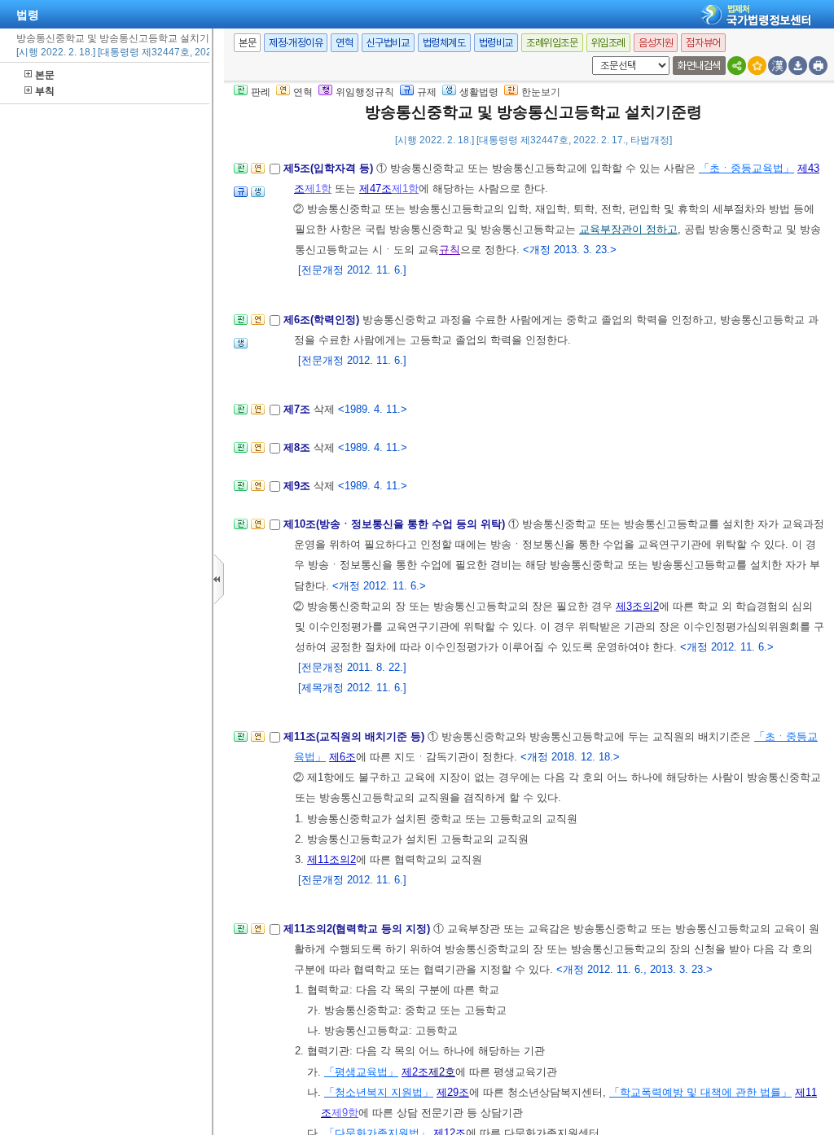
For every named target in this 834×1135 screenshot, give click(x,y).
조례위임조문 (552, 43)
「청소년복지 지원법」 (378, 1092)
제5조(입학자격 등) (329, 168)
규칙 (449, 249)
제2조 (415, 1072)
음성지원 (656, 43)
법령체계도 (444, 43)
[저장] (797, 65)
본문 (45, 75)
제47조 (375, 188)
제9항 (344, 1113)
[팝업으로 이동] (258, 197)
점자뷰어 (703, 43)
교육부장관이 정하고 (628, 229)
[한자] (777, 65)
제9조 (298, 486)
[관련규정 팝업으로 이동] (241, 197)
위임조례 (608, 43)
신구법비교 (388, 43)
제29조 (453, 1092)
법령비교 (496, 43)
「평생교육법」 (361, 1072)
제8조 (298, 447)
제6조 (342, 757)
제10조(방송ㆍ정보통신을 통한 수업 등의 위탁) (395, 524)
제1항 (318, 188)
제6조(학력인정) (322, 319)
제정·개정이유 (296, 43)
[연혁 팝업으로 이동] (258, 173)
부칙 (45, 91)
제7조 (298, 409)
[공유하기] (736, 65)
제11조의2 (331, 859)
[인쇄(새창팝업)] (818, 65)
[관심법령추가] (757, 65)
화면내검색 (699, 65)
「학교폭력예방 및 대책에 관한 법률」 (700, 1092)
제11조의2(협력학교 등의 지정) (358, 928)
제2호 (441, 1072)
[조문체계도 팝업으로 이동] (241, 173)
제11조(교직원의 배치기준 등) (355, 736)
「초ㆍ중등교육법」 (746, 168)
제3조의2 (637, 606)
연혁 (344, 43)
